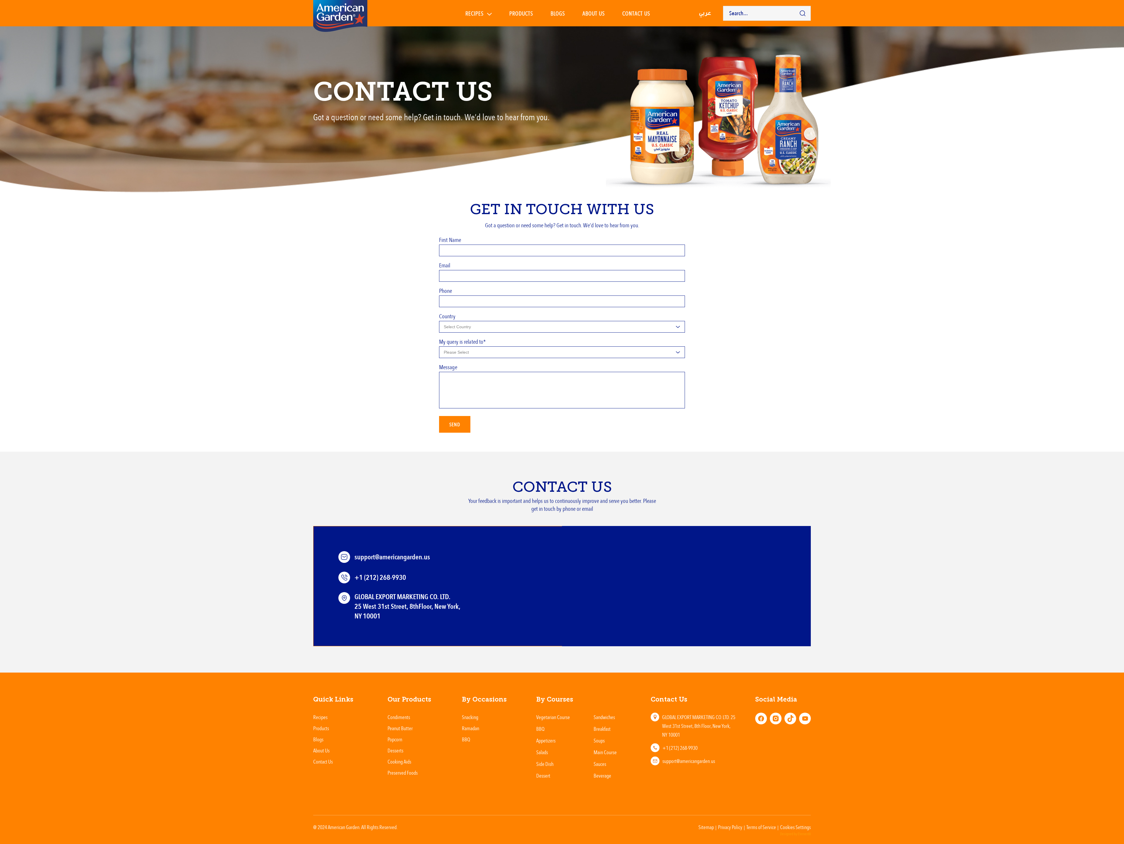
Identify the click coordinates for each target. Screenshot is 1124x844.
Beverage (602, 775)
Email (444, 265)
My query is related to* (462, 341)
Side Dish (545, 763)
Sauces (600, 763)
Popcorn (395, 739)
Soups (599, 740)
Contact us (636, 13)
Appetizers (546, 740)
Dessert (543, 775)
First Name (450, 240)
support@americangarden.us (392, 557)
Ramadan (470, 728)
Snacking (470, 717)
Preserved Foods (403, 772)
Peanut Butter (400, 728)
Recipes (474, 13)
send (454, 424)
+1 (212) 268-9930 (380, 577)
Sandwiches (604, 717)
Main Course (605, 752)
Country (447, 316)
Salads (542, 752)
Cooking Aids (399, 761)
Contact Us (323, 761)
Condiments (399, 717)
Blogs (558, 13)
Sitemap (706, 827)
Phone (445, 291)
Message (448, 367)
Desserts (395, 750)
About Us (593, 13)
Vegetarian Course (553, 717)
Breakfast (602, 728)
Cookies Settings (795, 827)
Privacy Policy (730, 827)
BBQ (466, 739)
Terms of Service (761, 827)
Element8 (804, 834)
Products (521, 13)
